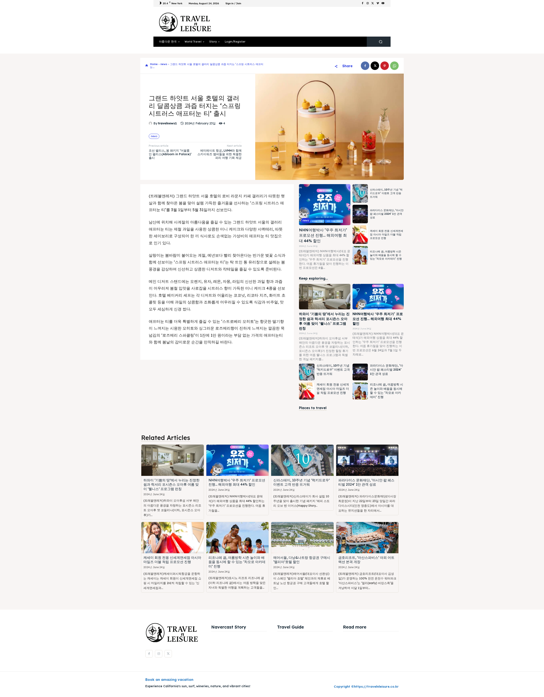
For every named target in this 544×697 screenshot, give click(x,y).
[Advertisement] (307, 21)
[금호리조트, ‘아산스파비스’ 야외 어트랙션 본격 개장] (367, 537)
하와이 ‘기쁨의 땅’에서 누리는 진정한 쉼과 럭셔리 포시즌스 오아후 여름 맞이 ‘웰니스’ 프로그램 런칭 (171, 484)
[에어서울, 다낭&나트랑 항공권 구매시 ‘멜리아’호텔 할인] (302, 537)
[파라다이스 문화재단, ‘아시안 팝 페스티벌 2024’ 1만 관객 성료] (360, 214)
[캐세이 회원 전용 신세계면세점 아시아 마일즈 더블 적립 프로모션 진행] (360, 234)
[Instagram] (367, 3)
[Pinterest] (384, 65)
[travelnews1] (151, 123)
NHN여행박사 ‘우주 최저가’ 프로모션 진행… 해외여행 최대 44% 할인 (323, 235)
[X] (372, 3)
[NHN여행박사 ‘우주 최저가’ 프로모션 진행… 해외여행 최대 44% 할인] (324, 204)
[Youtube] (382, 3)
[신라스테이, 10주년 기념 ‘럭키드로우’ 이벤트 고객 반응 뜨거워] (360, 193)
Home (154, 64)
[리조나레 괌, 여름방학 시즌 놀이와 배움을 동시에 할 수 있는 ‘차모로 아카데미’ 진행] (360, 255)
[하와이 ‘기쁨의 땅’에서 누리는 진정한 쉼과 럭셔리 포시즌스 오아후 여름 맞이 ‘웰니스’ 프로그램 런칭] (324, 297)
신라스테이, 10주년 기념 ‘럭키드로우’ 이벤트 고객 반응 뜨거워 (386, 193)
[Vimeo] (377, 3)
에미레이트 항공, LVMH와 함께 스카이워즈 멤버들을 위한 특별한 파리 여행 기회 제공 (219, 154)
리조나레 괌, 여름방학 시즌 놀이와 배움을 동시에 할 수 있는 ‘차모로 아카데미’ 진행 (386, 255)
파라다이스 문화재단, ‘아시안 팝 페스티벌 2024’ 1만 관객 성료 (387, 214)
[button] (380, 42)
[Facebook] (362, 3)
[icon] (146, 66)
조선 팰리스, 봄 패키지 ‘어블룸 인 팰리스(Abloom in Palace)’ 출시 (170, 154)
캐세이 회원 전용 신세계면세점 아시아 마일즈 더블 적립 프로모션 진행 (386, 234)
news (163, 64)
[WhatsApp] (394, 65)
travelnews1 (167, 123)
